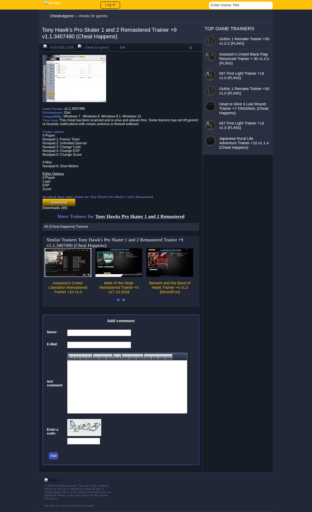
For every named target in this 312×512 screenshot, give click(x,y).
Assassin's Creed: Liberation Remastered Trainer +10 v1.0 (68, 287)
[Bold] (72, 356)
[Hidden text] (147, 356)
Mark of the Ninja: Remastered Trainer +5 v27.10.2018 (119, 287)
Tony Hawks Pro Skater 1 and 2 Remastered (139, 216)
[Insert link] (125, 356)
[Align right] (109, 356)
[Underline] (83, 356)
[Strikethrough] (89, 356)
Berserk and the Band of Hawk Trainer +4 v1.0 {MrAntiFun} (169, 287)
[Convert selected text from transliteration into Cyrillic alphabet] (161, 356)
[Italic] (77, 356)
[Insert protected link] (132, 356)
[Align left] (96, 356)
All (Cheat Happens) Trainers (66, 226)
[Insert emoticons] (117, 356)
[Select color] (139, 356)
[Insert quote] (154, 356)
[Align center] (102, 356)
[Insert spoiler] (168, 356)
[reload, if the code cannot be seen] (84, 435)
